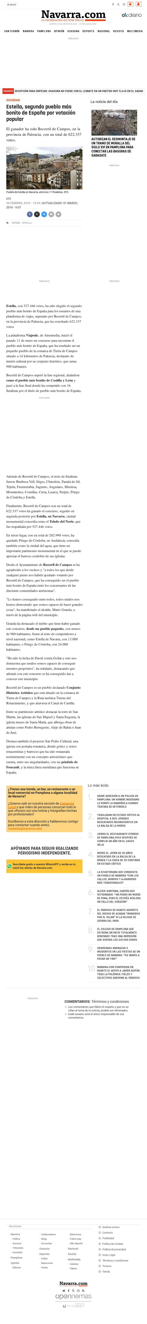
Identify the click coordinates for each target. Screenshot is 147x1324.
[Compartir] (29, 214)
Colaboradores (48, 1234)
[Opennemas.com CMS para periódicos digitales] (73, 1300)
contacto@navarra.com (25, 828)
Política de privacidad (114, 1249)
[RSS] (83, 1290)
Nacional (104, 31)
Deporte (88, 31)
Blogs (44, 1239)
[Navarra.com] (73, 15)
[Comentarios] (58, 214)
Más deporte (76, 1243)
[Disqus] (102, 1071)
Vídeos (73, 1268)
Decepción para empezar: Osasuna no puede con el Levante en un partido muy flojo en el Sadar (79, 91)
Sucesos (17, 1243)
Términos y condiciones (110, 1001)
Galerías (74, 1264)
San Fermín (12, 31)
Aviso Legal (108, 1255)
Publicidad (108, 1238)
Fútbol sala (75, 1239)
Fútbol (44, 1258)
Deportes (44, 1254)
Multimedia (135, 31)
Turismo (106, 1266)
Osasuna (73, 31)
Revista (118, 31)
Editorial (17, 1267)
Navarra (28, 31)
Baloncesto (47, 1263)
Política (16, 1239)
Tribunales (18, 1248)
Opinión (59, 31)
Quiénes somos (110, 1227)
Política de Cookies (112, 1243)
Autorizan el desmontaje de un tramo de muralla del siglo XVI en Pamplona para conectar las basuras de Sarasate (113, 147)
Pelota (44, 1267)
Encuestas (46, 1243)
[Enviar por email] (51, 214)
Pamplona (44, 31)
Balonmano (75, 1234)
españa (16, 223)
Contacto (107, 1232)
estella (27, 223)
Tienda (106, 1271)
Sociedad (17, 1252)
